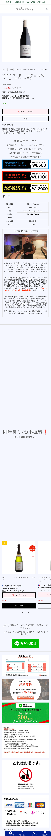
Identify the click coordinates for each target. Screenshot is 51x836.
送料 (9, 92)
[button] (47, 9)
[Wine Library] (25, 9)
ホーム (4, 69)
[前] (22, 612)
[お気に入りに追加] (33, 557)
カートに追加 (19, 606)
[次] (28, 612)
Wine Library (6, 84)
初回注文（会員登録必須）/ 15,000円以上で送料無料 (25, 2)
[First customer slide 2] (25, 689)
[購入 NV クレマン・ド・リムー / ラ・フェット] (19, 557)
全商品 (10, 69)
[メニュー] (3, 9)
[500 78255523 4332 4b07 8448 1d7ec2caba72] (25, 713)
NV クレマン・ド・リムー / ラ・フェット (19, 578)
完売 (25, 119)
